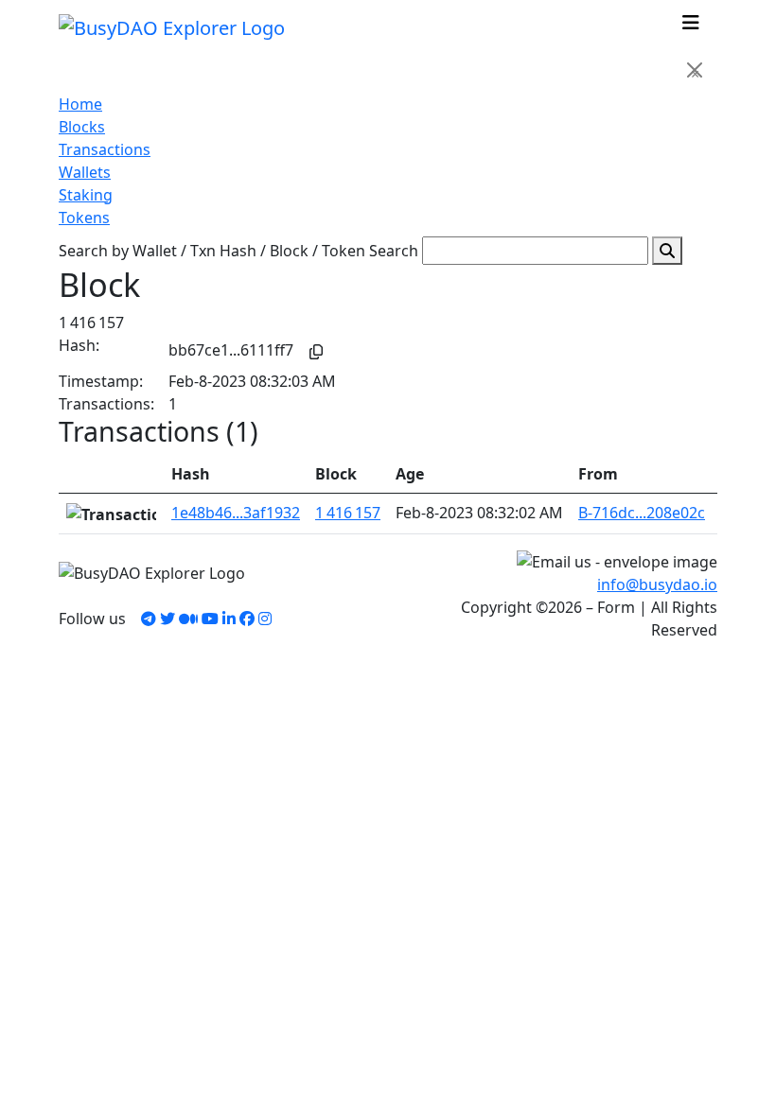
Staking (86, 194)
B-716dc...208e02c (641, 512)
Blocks (82, 126)
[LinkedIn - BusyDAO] (229, 618)
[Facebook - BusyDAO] (247, 618)
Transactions (104, 149)
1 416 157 (347, 512)
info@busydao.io (657, 584)
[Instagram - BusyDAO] (265, 618)
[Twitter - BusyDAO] (167, 618)
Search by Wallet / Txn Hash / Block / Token (212, 250)
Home (80, 104)
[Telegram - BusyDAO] (148, 618)
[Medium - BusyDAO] (188, 618)
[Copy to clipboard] (316, 352)
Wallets (85, 172)
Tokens (84, 217)
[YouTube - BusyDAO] (210, 618)
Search (393, 250)
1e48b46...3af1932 (235, 512)
